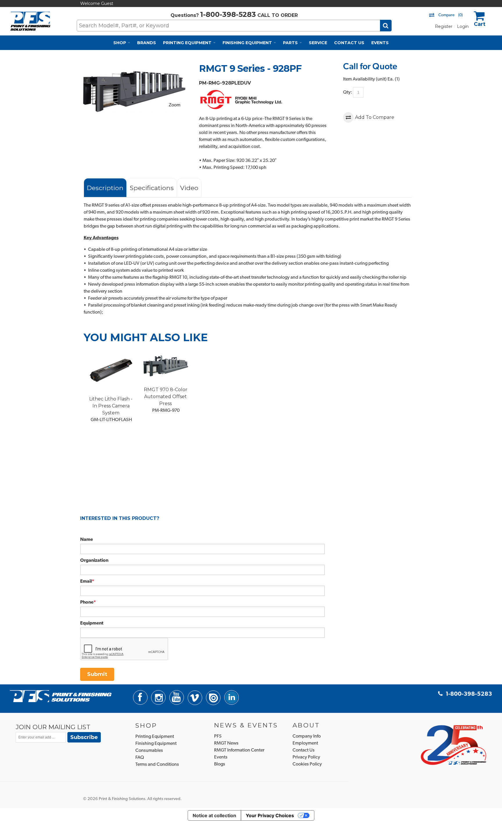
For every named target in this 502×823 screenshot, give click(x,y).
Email (86, 581)
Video (189, 188)
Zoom (174, 105)
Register (443, 26)
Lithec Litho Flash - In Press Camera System (110, 406)
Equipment (91, 623)
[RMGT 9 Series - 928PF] (133, 66)
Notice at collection (214, 815)
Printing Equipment (154, 736)
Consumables (149, 750)
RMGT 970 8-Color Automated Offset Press (165, 396)
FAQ (139, 757)
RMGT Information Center (239, 750)
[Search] (386, 25)
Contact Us (304, 750)
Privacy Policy (306, 757)
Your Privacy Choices (270, 815)
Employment (305, 743)
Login (463, 26)
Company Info (307, 736)
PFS (218, 736)
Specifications (152, 188)
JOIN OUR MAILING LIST (53, 727)
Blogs (219, 764)
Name (86, 539)
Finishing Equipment (156, 743)
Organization (94, 560)
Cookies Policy (307, 764)
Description (105, 188)
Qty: (347, 92)
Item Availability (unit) (365, 79)
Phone (87, 602)
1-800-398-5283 (228, 14)
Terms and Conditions (157, 764)
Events (220, 757)
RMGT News (226, 743)
